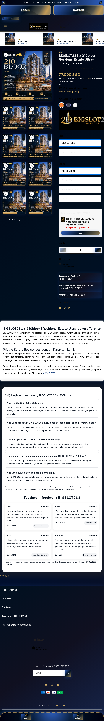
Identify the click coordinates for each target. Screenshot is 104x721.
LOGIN (25, 10)
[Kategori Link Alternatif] (68, 105)
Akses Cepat (68, 171)
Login (26, 718)
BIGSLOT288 (68, 143)
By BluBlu (61, 705)
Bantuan (86, 78)
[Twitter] (65, 309)
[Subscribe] (68, 673)
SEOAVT (4, 576)
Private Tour (68, 180)
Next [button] (100, 2)
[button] (5, 26)
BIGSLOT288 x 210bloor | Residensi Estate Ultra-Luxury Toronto (52, 2)
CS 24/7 (66, 198)
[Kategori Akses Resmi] (61, 105)
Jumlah (62, 243)
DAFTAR (78, 10)
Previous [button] (3, 2)
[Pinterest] (70, 309)
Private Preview (70, 189)
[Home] (38, 27)
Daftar (78, 718)
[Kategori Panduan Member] (75, 105)
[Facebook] (61, 309)
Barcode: (79, 68)
